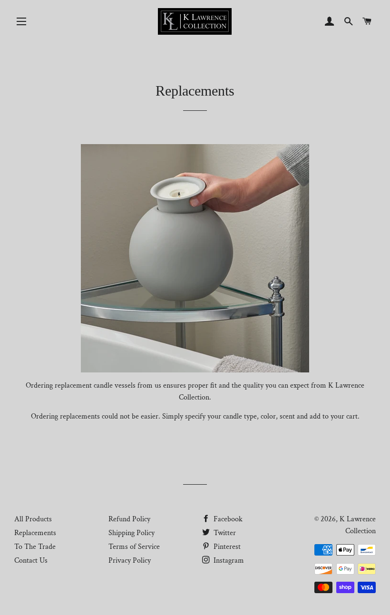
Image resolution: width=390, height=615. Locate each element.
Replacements (35, 533)
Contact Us (31, 561)
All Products (33, 519)
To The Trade (35, 547)
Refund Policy (129, 519)
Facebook (227, 519)
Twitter (224, 533)
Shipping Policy (131, 533)
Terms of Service (134, 547)
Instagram (228, 561)
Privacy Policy (129, 561)
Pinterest (226, 547)
